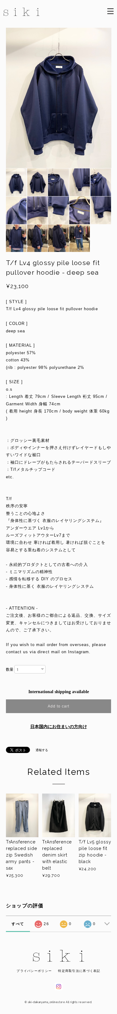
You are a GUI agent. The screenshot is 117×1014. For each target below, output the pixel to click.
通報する (42, 750)
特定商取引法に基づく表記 (79, 971)
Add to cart (58, 706)
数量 (9, 669)
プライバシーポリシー (34, 971)
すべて (18, 924)
